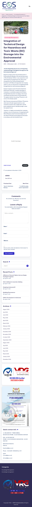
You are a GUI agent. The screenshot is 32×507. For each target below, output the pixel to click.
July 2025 (5, 345)
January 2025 (6, 356)
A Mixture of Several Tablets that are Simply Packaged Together (14, 275)
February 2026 (6, 326)
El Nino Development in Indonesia (12, 297)
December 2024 (7, 359)
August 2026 (6, 309)
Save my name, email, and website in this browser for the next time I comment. (16, 248)
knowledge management (8, 472)
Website (6, 240)
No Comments (22, 63)
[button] (8, 178)
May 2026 (5, 317)
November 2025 (7, 334)
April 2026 (5, 320)
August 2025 (6, 342)
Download (25, 165)
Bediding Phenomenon (9, 292)
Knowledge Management (11, 37)
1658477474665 (7, 165)
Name (5, 226)
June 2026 (5, 315)
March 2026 (6, 323)
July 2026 (5, 312)
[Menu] (29, 6)
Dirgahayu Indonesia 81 (9, 287)
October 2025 (6, 337)
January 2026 (6, 328)
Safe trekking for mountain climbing (12, 282)
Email (5, 233)
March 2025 (6, 353)
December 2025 (7, 331)
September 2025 (7, 340)
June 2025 (5, 348)
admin (7, 175)
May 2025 (5, 351)
